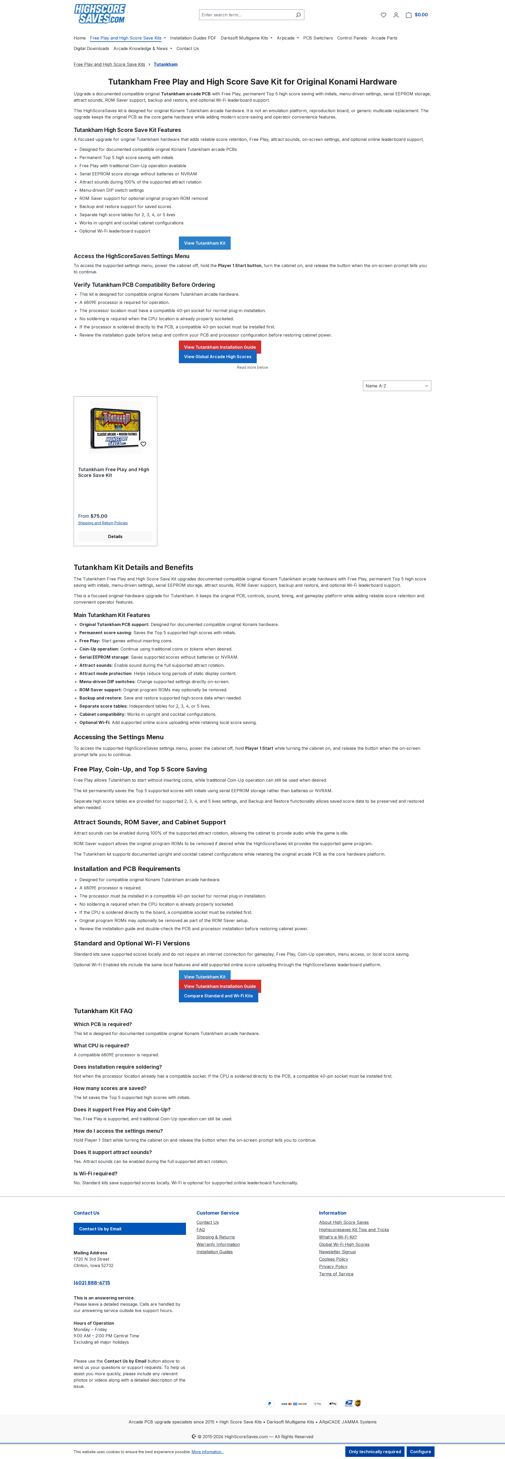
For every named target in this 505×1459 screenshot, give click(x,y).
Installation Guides (214, 1251)
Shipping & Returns (215, 1237)
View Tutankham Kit (204, 243)
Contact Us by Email (100, 1228)
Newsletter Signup (337, 1251)
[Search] (298, 14)
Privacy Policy (333, 1266)
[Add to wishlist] (143, 444)
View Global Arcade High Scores (217, 356)
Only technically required (375, 1451)
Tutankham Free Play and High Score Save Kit (113, 472)
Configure (420, 1451)
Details (115, 536)
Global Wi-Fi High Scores (344, 1244)
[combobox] (245, 14)
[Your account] (396, 14)
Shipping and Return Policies (103, 523)
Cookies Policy (333, 1259)
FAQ (200, 1229)
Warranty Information (218, 1244)
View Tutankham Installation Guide (220, 347)
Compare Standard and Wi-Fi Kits (218, 995)
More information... (208, 1452)
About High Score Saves (344, 1222)
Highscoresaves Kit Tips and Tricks (354, 1229)
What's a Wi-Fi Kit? (338, 1237)
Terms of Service (336, 1273)
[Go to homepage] (100, 13)
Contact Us (207, 1222)
